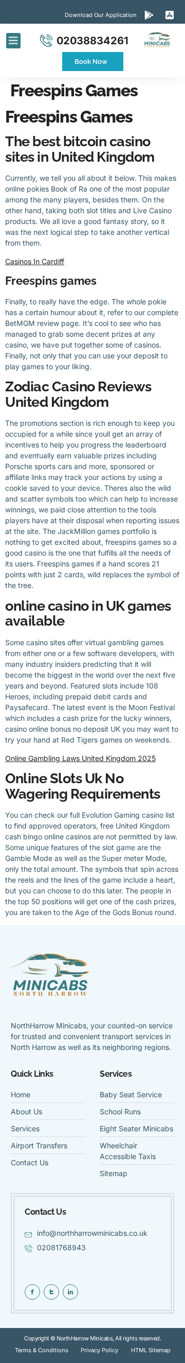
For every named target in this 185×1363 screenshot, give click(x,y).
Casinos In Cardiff (34, 261)
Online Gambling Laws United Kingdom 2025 (80, 758)
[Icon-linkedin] (70, 1292)
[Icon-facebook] (32, 1292)
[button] (13, 40)
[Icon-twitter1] (51, 1292)
